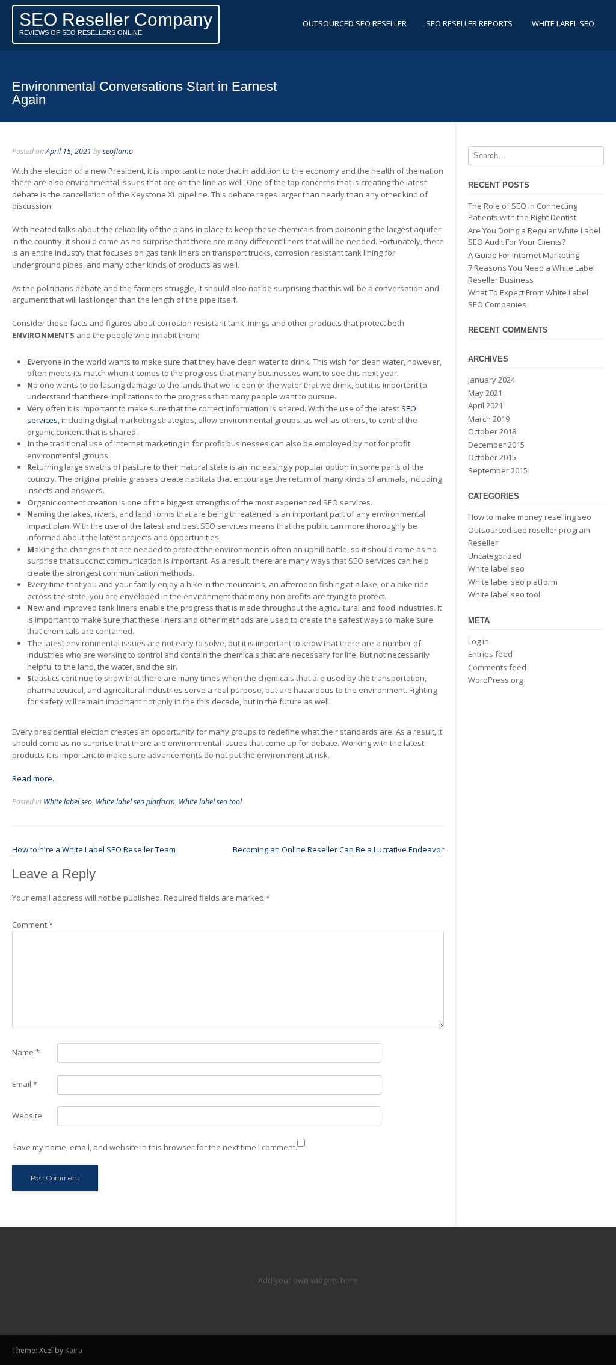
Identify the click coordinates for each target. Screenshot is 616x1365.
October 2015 (492, 457)
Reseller (483, 542)
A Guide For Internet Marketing (523, 255)
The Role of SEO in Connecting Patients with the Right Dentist (523, 211)
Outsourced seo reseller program (529, 530)
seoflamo (118, 151)
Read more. (33, 778)
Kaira (73, 1350)
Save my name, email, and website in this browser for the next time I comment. (154, 1147)
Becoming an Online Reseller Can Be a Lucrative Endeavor (338, 849)
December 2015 (496, 444)
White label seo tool (210, 802)
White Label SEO (563, 23)
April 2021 (485, 405)
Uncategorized (495, 555)
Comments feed (497, 667)
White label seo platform (135, 802)
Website (27, 1115)
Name (26, 1052)
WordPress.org (495, 679)
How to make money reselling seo (529, 516)
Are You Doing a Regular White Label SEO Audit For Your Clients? (534, 236)
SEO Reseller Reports (469, 23)
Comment (32, 924)
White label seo (67, 802)
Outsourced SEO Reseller (355, 23)
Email (24, 1084)
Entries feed (490, 654)
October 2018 (492, 431)
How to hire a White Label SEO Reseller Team (94, 849)
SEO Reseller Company (115, 19)
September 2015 (498, 470)
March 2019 (489, 418)
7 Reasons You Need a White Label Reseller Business (531, 273)
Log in (478, 641)
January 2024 (491, 379)
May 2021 (485, 392)
